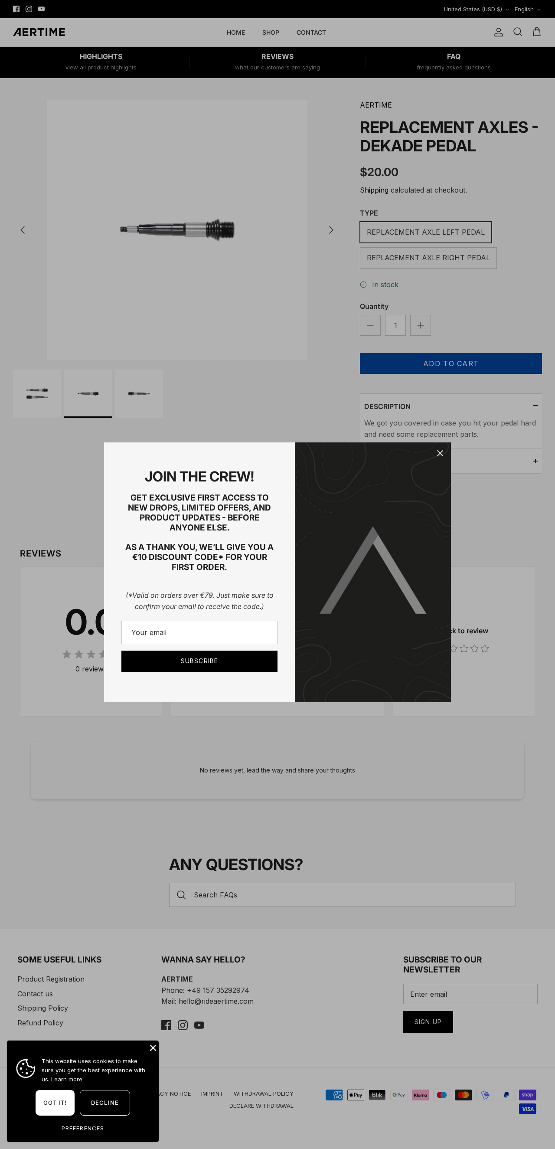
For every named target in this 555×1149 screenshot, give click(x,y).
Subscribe (199, 661)
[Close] (440, 453)
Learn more (66, 1079)
